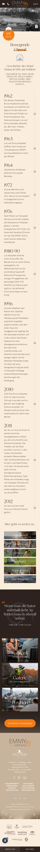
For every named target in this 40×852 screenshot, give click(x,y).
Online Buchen (12, 790)
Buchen (30, 849)
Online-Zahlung (28, 790)
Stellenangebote (12, 783)
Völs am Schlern (18, 765)
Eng (25, 798)
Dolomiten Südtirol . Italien (19, 767)
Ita (20, 798)
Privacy (31, 807)
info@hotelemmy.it (20, 772)
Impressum (24, 807)
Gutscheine (28, 783)
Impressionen (11, 786)
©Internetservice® (24, 809)
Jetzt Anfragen (28, 788)
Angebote (12, 788)
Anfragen (10, 849)
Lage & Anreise (28, 786)
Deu (15, 798)
